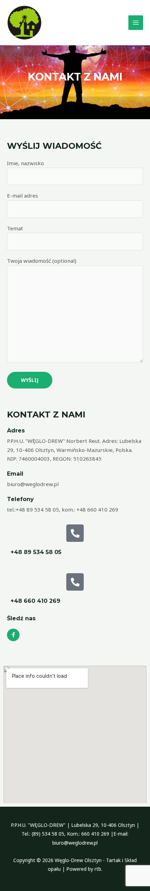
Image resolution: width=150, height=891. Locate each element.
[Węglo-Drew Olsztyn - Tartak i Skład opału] (24, 22)
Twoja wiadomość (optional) (41, 260)
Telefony (20, 499)
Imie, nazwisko (25, 163)
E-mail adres (22, 195)
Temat (15, 228)
